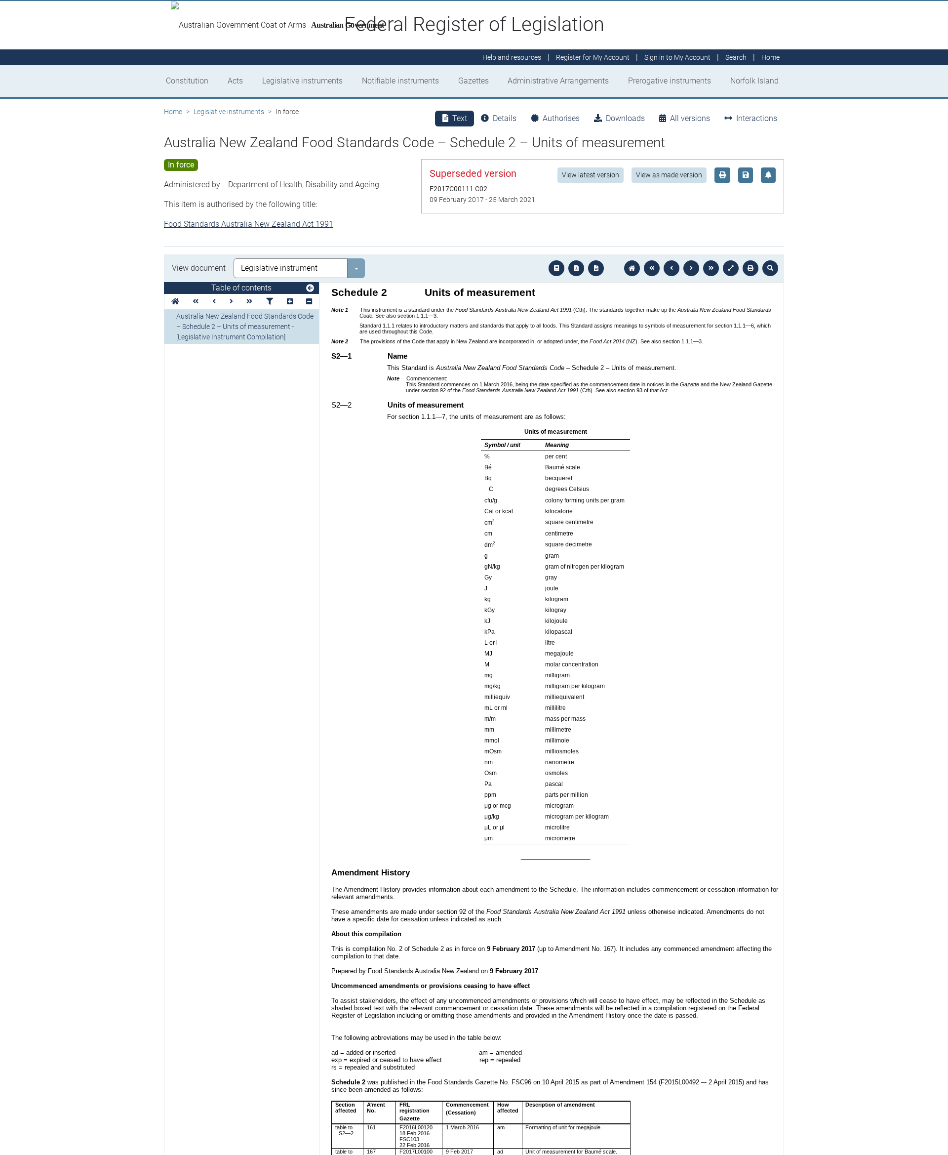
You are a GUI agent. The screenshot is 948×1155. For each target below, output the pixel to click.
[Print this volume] (750, 268)
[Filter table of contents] (269, 301)
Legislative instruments (302, 80)
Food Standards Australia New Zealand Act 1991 (248, 224)
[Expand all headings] (289, 301)
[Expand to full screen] (731, 268)
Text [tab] (459, 118)
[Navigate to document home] (632, 268)
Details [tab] (504, 118)
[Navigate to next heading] (231, 301)
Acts (235, 80)
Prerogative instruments (669, 80)
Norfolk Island (754, 80)
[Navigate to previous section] (671, 268)
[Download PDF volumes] (576, 268)
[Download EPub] (556, 268)
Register (593, 57)
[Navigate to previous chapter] (652, 268)
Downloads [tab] (625, 118)
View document (199, 268)
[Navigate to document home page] (175, 301)
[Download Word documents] (596, 268)
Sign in (677, 57)
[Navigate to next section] (691, 268)
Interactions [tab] (756, 118)
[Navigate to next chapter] (711, 268)
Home (173, 112)
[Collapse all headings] (309, 301)
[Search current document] (770, 268)
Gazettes (473, 80)
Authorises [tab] (561, 118)
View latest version (590, 175)
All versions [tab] (690, 118)
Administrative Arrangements (558, 80)
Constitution (187, 80)
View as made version (669, 175)
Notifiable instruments (400, 80)
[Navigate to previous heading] (214, 301)
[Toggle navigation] (310, 288)
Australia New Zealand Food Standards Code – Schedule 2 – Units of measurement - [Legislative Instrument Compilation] (245, 326)
